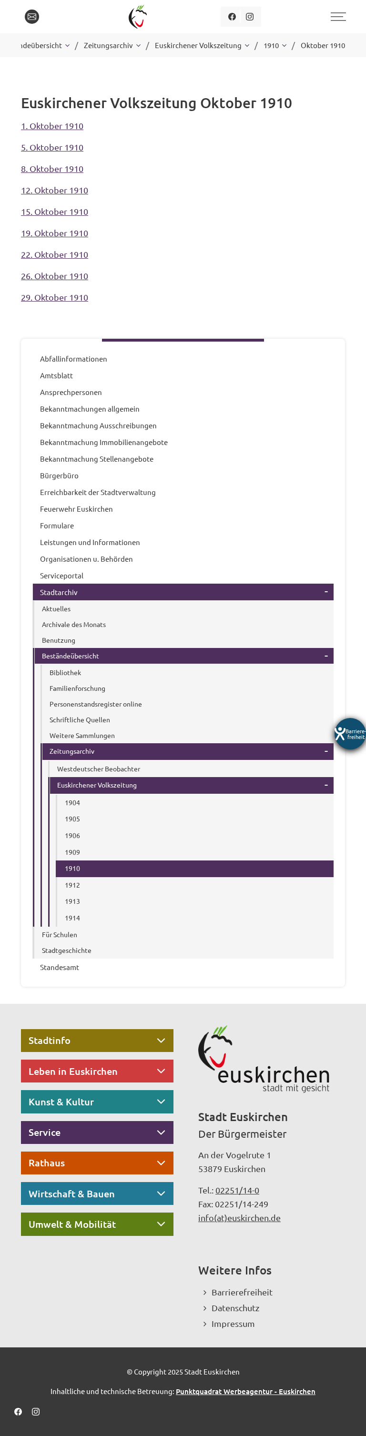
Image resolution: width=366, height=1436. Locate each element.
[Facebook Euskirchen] (232, 17)
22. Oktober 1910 (54, 254)
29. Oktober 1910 (54, 297)
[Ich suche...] (54, 17)
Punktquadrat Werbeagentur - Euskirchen (245, 1391)
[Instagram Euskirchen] (249, 17)
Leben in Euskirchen (73, 1071)
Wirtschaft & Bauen (72, 1193)
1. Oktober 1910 (52, 126)
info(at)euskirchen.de (239, 1218)
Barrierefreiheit (242, 1292)
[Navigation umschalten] (337, 17)
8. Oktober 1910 (52, 168)
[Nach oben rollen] (346, 1416)
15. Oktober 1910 (54, 211)
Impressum (233, 1323)
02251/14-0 (237, 1190)
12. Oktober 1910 (54, 190)
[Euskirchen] (139, 16)
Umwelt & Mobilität (72, 1224)
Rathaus (47, 1162)
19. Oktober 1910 (54, 233)
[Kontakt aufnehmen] (32, 17)
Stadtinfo (50, 1040)
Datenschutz (235, 1308)
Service (45, 1132)
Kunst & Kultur (61, 1101)
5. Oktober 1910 (52, 147)
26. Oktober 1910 (54, 276)
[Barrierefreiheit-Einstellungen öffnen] (350, 733)
